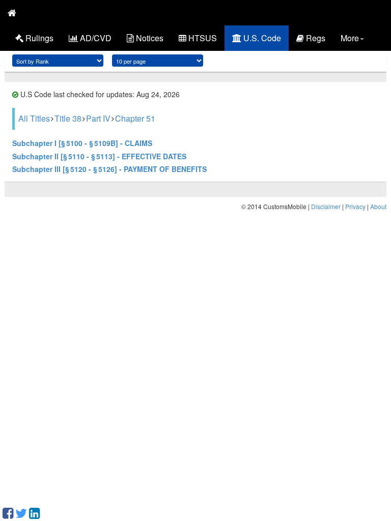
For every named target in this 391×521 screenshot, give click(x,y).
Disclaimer (326, 206)
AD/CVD (94, 38)
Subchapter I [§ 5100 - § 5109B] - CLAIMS (82, 143)
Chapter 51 (135, 118)
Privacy (355, 206)
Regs (314, 38)
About (378, 206)
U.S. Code (261, 38)
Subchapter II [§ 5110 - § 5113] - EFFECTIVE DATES (99, 156)
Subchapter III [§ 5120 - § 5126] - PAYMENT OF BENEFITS (109, 169)
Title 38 (67, 118)
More (350, 38)
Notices (148, 38)
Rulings (38, 38)
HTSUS (201, 38)
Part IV (98, 118)
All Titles (34, 118)
